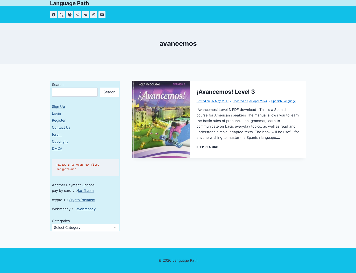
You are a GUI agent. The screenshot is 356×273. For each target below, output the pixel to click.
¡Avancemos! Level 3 (226, 91)
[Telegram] (77, 14)
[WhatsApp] (93, 14)
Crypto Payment (82, 200)
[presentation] (161, 119)
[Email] (101, 14)
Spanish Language (283, 101)
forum (57, 134)
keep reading (210, 147)
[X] (61, 14)
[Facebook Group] (69, 14)
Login (56, 113)
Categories (61, 221)
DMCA (57, 148)
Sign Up (58, 106)
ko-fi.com (86, 191)
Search (57, 85)
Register (59, 120)
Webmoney (86, 209)
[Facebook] (53, 14)
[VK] (85, 14)
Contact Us (61, 127)
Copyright (60, 141)
